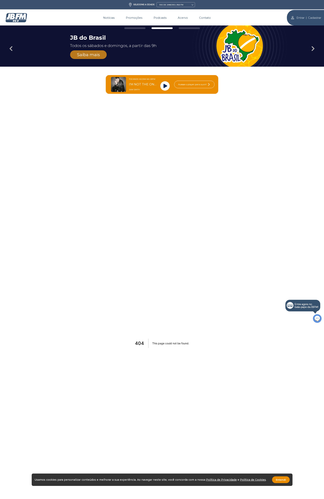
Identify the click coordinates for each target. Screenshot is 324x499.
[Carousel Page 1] (135, 28)
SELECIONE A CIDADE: (144, 5)
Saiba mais (88, 54)
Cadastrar (314, 17)
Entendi (281, 479)
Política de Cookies (253, 479)
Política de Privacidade (221, 479)
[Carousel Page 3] (189, 28)
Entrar (300, 17)
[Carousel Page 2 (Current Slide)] (162, 28)
